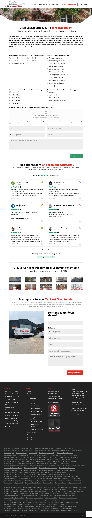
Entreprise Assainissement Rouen (49, 511)
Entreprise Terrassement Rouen (37, 474)
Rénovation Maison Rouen (37, 459)
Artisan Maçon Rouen (10, 504)
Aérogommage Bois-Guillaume (48, 489)
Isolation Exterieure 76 (10, 478)
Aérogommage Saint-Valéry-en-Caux (14, 498)
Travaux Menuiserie (56, 77)
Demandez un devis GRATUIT (68, 4)
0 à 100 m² (15, 92)
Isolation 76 (40, 476)
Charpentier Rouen (66, 508)
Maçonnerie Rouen (26, 448)
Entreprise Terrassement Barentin (66, 470)
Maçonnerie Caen (48, 483)
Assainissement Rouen (27, 506)
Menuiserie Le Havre (56, 455)
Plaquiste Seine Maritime (72, 457)
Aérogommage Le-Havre (10, 493)
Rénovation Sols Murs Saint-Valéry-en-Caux (59, 459)
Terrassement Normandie (70, 461)
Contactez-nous (84, 4)
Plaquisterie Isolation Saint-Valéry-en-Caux (16, 459)
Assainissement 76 (64, 504)
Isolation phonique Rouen (61, 478)
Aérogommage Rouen (46, 496)
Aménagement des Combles (58, 75)
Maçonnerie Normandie (64, 487)
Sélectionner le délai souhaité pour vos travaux (26, 56)
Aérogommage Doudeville (11, 491)
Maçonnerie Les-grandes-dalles (12, 487)
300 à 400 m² (16, 100)
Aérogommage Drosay (26, 491)
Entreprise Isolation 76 (30, 468)
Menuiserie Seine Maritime (44, 457)
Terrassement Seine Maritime (26, 463)
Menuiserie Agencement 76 (46, 453)
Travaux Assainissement (57, 64)
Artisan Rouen (53, 504)
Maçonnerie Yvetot (21, 453)
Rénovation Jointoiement (57, 61)
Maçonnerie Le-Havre (69, 485)
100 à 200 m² (16, 95)
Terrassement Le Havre (53, 461)
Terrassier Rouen (64, 463)
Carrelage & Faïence (56, 66)
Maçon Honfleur (29, 481)
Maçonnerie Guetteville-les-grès (52, 485)
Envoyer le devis (76, 156)
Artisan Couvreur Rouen (56, 502)
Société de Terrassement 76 (11, 461)
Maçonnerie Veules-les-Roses (42, 451)
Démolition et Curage (56, 83)
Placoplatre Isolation (36, 414)
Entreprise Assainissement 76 (30, 511)
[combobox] (11, 134)
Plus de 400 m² (17, 103)
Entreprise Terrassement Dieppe (13, 472)
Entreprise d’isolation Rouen (69, 511)
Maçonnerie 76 (18, 483)
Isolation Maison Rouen (25, 478)
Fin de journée (54, 98)
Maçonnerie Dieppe (60, 483)
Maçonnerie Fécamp (35, 485)
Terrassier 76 (54, 463)
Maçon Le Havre (41, 481)
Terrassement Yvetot (42, 463)
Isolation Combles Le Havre (54, 476)
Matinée (52, 92)
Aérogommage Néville (69, 493)
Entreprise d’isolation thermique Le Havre (15, 466)
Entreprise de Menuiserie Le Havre (76, 466)
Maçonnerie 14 (77, 481)
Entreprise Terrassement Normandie (55, 472)
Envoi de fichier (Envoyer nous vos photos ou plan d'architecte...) (32, 107)
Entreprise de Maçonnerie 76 (37, 466)
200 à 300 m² (16, 98)
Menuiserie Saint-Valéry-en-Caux (25, 457)
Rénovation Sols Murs (36, 411)
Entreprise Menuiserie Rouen (67, 468)
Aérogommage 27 (21, 489)
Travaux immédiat (18, 64)
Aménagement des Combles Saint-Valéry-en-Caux (17, 502)
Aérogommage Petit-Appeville (29, 496)
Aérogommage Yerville (30, 500)
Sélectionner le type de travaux (58, 56)
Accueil (34, 4)
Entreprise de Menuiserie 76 (56, 466)
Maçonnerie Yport (9, 453)
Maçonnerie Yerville (76, 451)
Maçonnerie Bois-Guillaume (33, 483)
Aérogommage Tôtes (51, 498)
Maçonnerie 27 (8, 483)
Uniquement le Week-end (57, 100)
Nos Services (41, 4)
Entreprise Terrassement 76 (47, 470)
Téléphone (52, 328)
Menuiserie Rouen (9, 457)
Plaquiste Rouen (58, 457)
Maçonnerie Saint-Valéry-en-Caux (65, 448)
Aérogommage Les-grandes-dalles (28, 493)
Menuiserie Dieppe (24, 455)
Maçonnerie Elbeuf (22, 485)
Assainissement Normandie (11, 506)
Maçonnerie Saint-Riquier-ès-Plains (43, 448)
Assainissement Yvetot (10, 508)
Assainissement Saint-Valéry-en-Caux (46, 506)
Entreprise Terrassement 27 (29, 470)
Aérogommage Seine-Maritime (34, 498)
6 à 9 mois (33, 61)
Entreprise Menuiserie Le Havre (48, 468)
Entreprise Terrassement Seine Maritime (59, 474)
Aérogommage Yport (44, 500)
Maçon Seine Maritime (64, 481)
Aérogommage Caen (65, 489)
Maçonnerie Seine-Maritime (11, 451)
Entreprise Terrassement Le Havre (33, 472)
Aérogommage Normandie (11, 496)
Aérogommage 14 (9, 489)
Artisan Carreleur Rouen (40, 502)
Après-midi (53, 95)
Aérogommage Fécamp (55, 491)
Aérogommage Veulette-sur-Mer (12, 500)
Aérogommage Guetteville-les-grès (73, 491)
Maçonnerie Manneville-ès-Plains (32, 487)
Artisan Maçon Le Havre (72, 502)
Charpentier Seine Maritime (11, 511)
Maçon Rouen (52, 481)
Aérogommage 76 (33, 489)
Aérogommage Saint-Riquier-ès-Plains (64, 496)
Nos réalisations (53, 4)
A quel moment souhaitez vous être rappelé (63, 90)
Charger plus (46, 250)
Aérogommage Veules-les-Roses (68, 498)
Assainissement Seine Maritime (67, 506)
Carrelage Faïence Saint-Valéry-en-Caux (29, 508)
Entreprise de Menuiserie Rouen (13, 468)
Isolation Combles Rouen (71, 476)
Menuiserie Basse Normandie (65, 453)
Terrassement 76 (26, 461)
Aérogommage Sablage (57, 80)
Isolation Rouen (75, 478)
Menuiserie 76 (33, 453)
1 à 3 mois (33, 58)
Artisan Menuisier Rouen (25, 504)
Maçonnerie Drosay (9, 485)
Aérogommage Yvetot (58, 500)
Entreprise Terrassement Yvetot (12, 476)
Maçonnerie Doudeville (74, 483)
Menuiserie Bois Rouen (10, 455)
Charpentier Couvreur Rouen (51, 508)
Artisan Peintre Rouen (40, 504)
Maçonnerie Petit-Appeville (11, 448)
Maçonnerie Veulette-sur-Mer (60, 451)
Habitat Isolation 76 (29, 476)
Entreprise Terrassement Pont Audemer (15, 474)
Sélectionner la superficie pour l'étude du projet (26, 90)
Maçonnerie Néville (49, 487)
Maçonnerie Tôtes (27, 451)
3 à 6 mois (15, 61)
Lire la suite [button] (14, 198)
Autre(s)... (52, 86)
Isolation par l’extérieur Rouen (43, 478)
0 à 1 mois (15, 58)
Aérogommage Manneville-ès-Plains (50, 493)
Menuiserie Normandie (70, 455)
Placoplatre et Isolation (57, 72)
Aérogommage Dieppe (79, 489)
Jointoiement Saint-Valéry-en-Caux (13, 481)
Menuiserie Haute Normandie (40, 455)
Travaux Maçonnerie (56, 58)
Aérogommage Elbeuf (41, 491)
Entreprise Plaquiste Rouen (11, 470)
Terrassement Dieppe (39, 461)
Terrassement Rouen (9, 463)
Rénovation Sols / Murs (57, 69)
